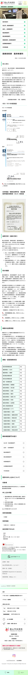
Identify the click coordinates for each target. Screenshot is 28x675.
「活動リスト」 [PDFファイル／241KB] (14, 320)
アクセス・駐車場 (7, 599)
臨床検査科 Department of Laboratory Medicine (12, 572)
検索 (7, 672)
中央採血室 (5, 47)
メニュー (21, 672)
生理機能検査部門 (7, 43)
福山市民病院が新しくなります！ (11, 565)
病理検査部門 (7, 461)
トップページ (3, 585)
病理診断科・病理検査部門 (9, 39)
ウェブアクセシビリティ (11, 660)
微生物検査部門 (6, 36)
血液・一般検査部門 (8, 29)
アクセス (25, 3)
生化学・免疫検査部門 (8, 25)
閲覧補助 (20, 3)
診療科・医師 (6, 561)
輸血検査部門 (6, 32)
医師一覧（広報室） (8, 568)
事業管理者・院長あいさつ (9, 577)
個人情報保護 (19, 660)
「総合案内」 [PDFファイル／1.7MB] (14, 317)
